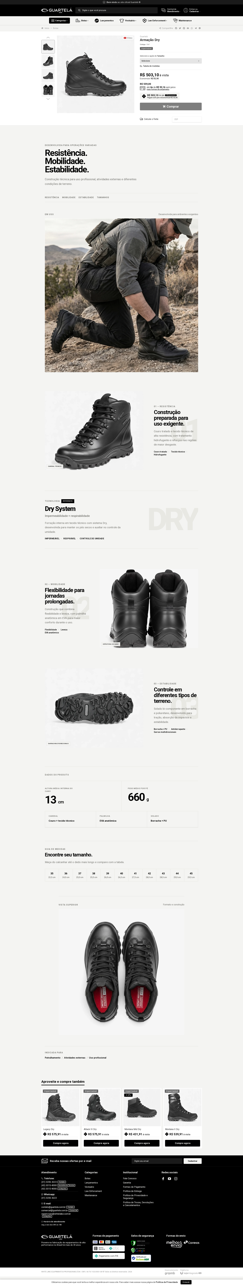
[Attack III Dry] (101, 1118)
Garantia (127, 1182)
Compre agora (60, 1143)
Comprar (173, 106)
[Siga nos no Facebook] (163, 1178)
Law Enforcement (93, 1191)
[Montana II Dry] (182, 1118)
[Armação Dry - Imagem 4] (48, 90)
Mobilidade (69, 197)
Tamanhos (103, 197)
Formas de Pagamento (134, 1187)
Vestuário (89, 1187)
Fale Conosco (130, 1178)
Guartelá (144, 37)
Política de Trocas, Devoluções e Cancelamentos (138, 1204)
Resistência (52, 197)
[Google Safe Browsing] (138, 1250)
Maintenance (91, 1195)
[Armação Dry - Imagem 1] (48, 46)
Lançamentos (91, 1182)
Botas (55, 28)
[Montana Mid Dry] (142, 1118)
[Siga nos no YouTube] (169, 1178)
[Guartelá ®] (56, 10)
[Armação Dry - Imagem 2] (48, 61)
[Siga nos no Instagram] (175, 1178)
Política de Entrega (132, 1191)
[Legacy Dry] (60, 1118)
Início (47, 28)
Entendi (186, 1282)
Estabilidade (86, 197)
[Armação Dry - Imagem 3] (48, 75)
